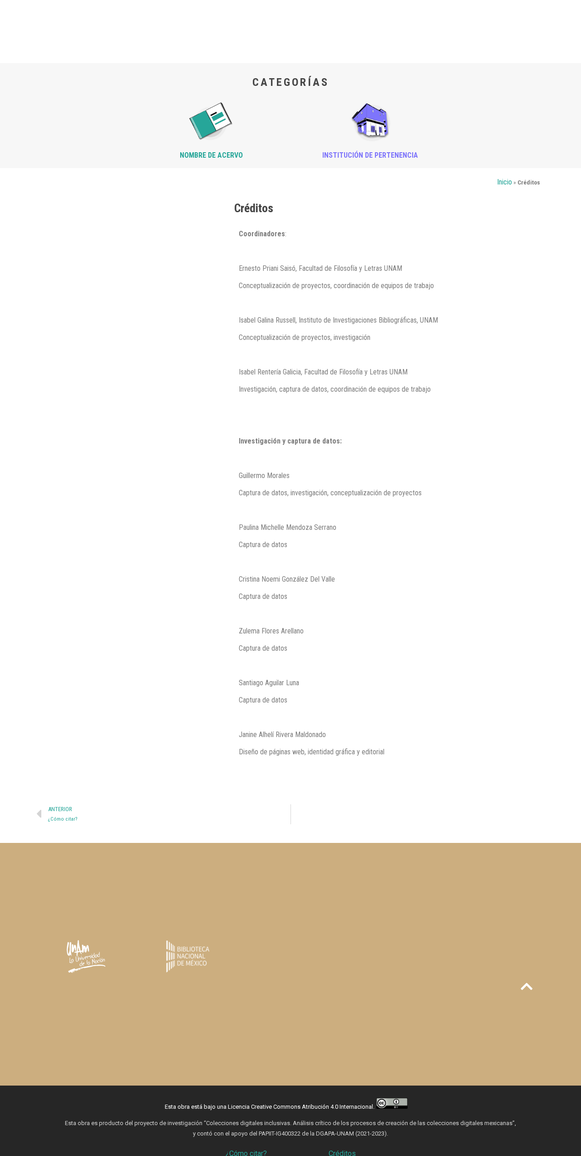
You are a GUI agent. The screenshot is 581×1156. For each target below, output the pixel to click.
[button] (526, 986)
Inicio (504, 182)
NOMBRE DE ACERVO (211, 155)
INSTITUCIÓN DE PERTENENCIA (370, 155)
